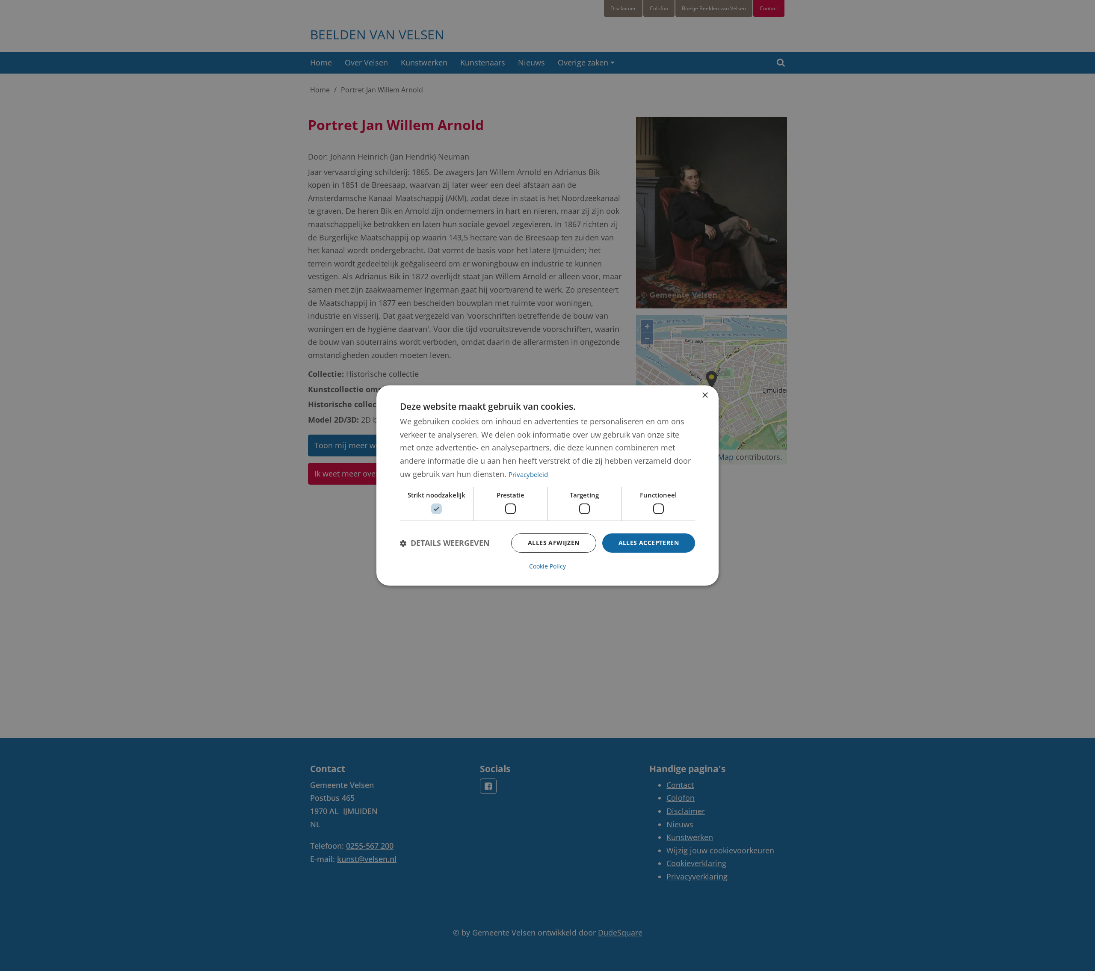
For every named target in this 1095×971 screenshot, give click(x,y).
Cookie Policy (547, 566)
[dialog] (547, 485)
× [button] (704, 395)
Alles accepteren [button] (649, 543)
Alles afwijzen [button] (554, 543)
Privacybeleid (528, 474)
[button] (445, 543)
